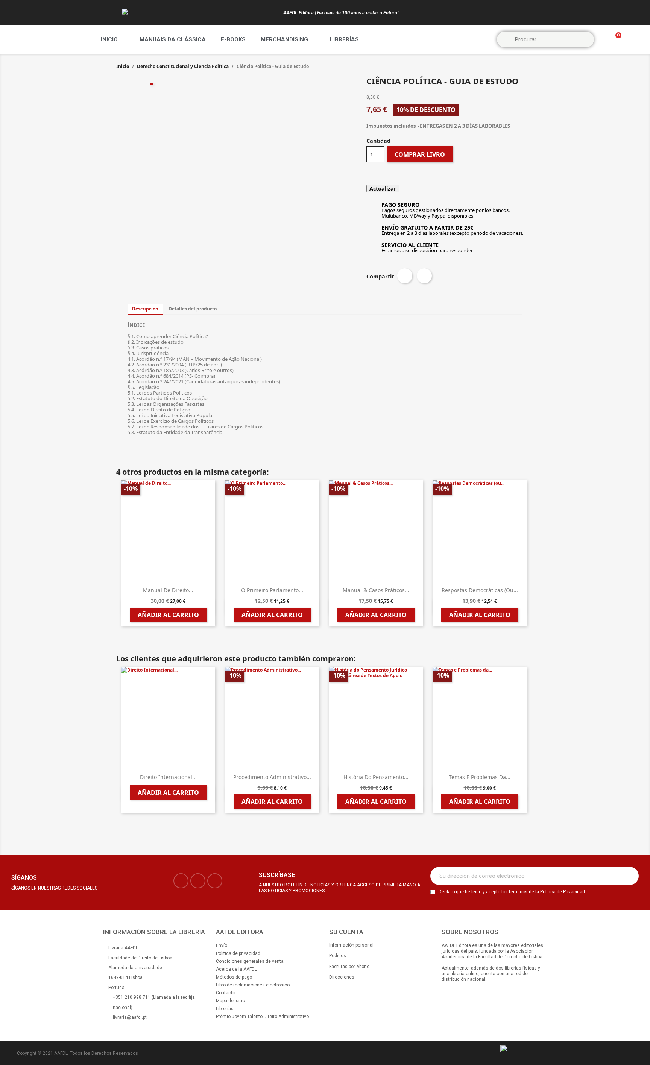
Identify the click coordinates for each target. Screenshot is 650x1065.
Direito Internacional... (168, 777)
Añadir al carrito (168, 615)
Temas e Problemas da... (479, 777)
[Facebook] (180, 880)
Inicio (109, 39)
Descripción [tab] (145, 309)
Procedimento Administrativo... (272, 777)
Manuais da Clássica (173, 39)
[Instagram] (197, 880)
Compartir (404, 275)
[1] (629, 876)
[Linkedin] (214, 880)
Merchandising (284, 39)
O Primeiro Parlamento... (272, 590)
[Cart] (615, 40)
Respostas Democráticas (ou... (480, 590)
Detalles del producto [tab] (193, 309)
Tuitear (424, 275)
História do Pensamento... (376, 777)
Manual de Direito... (168, 590)
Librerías (344, 39)
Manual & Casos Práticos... (376, 590)
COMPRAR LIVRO (420, 154)
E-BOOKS (233, 39)
